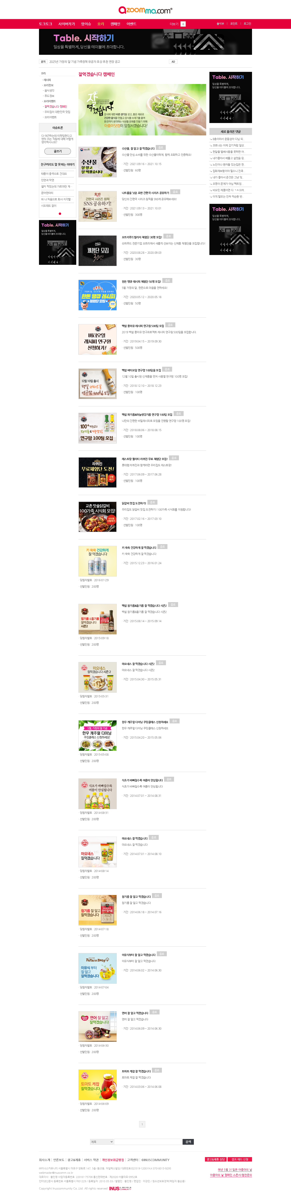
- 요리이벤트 (49, 117)
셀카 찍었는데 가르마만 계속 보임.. (60, 186)
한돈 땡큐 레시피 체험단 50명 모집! (141, 281)
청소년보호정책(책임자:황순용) (168, 1181)
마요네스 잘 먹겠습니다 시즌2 (138, 663)
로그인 (247, 23)
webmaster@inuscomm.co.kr (56, 1172)
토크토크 (45, 24)
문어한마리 (47, 192)
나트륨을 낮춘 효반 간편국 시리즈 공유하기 (145, 192)
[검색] (188, 1142)
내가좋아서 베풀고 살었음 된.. (229, 158)
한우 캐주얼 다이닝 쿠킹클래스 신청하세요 (145, 722)
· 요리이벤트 (49, 101)
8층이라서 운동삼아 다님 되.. (228, 139)
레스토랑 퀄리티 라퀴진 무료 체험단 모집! (145, 459)
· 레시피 (46, 79)
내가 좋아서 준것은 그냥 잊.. (228, 177)
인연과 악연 (47, 180)
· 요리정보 (47, 85)
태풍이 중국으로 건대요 (54, 173)
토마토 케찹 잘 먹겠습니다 (136, 1071)
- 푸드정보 (48, 95)
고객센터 (132, 1160)
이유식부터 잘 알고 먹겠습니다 (139, 954)
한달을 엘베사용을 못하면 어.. (229, 151)
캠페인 (115, 24)
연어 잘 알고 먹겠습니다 (135, 1013)
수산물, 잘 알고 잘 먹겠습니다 (138, 148)
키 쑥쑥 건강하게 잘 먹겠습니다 (139, 547)
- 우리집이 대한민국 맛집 (56, 111)
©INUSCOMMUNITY (155, 1160)
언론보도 (58, 1160)
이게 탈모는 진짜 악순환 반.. (228, 196)
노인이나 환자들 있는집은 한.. (229, 164)
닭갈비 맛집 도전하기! (134, 503)
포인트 (234, 23)
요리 (100, 24)
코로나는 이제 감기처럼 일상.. (229, 145)
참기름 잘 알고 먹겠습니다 (136, 896)
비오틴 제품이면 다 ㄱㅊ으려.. (229, 190)
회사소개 (44, 1160)
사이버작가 (66, 24)
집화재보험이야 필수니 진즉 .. (229, 170)
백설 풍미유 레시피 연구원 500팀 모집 (143, 325)
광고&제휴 (74, 1160)
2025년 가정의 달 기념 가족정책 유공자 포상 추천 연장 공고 (84, 61)
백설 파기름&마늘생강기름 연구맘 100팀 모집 (147, 414)
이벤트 (131, 24)
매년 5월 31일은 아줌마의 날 (235, 1169)
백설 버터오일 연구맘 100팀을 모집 (141, 370)
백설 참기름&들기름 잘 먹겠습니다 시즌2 (144, 605)
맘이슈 (86, 24)
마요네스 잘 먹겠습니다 (134, 838)
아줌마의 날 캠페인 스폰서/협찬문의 (231, 1174)
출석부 (220, 23)
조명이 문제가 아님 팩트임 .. (228, 183)
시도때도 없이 (48, 205)
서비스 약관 (91, 1160)
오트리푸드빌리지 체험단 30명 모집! (142, 237)
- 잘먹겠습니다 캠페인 (54, 106)
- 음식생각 (48, 90)
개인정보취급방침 (113, 1160)
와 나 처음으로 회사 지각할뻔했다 (59, 199)
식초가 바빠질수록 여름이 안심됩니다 (142, 780)
